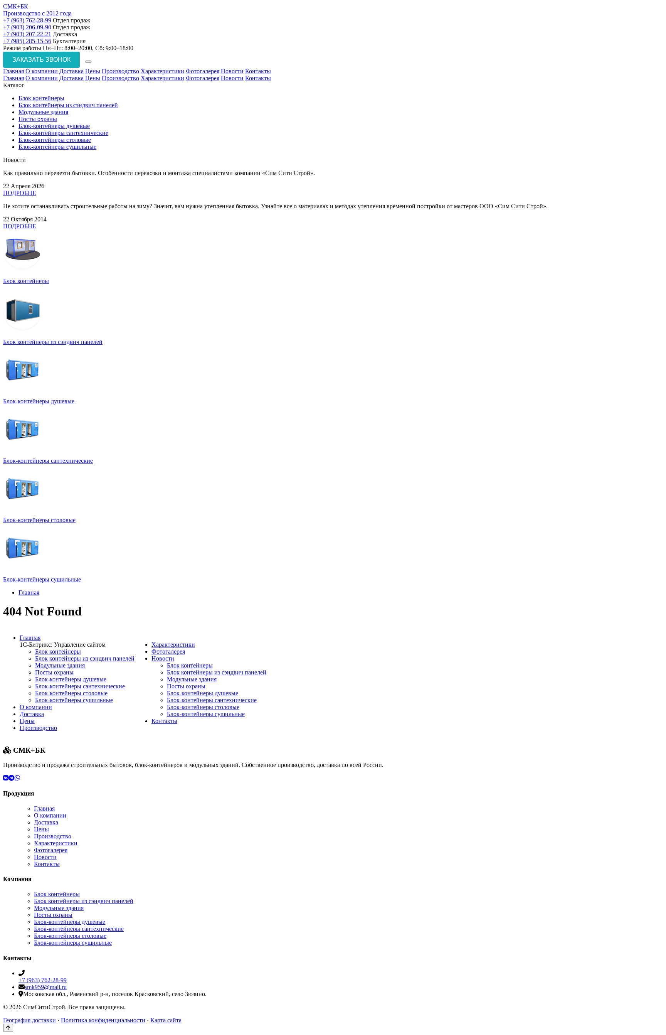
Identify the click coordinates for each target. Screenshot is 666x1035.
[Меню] (88, 62)
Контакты (258, 71)
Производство (120, 71)
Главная (13, 71)
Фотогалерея (202, 71)
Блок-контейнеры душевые (54, 126)
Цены (92, 71)
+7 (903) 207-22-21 (27, 34)
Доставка (71, 71)
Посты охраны (37, 119)
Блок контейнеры (41, 98)
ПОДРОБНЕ (19, 193)
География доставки (29, 1020)
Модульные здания (43, 112)
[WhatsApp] (17, 778)
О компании (41, 71)
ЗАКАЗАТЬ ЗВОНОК (41, 59)
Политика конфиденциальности (103, 1020)
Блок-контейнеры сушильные (57, 146)
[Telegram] (11, 778)
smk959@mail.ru (46, 987)
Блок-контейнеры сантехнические (63, 133)
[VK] (5, 778)
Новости (232, 71)
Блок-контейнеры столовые (54, 140)
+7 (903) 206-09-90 (27, 27)
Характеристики (162, 71)
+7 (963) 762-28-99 (27, 20)
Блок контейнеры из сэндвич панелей (68, 105)
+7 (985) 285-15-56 (27, 41)
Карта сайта (166, 1020)
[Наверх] (8, 1028)
